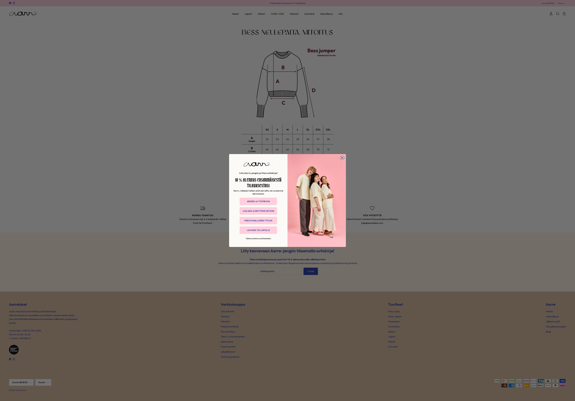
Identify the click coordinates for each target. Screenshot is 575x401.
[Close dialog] (342, 158)
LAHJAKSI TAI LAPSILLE (258, 230)
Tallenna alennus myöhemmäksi (258, 239)
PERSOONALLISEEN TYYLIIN (258, 220)
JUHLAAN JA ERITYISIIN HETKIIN (258, 211)
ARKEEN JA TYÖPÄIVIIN (258, 201)
